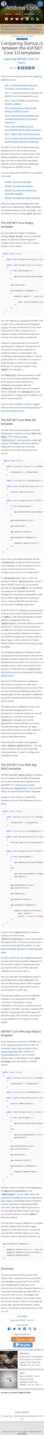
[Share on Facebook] (19, 67)
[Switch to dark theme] (38, 13)
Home (8, 14)
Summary (7, 1268)
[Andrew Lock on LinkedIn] (27, 19)
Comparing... (7, 1416)
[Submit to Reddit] (29, 67)
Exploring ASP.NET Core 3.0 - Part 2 (22, 61)
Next (22, 1373)
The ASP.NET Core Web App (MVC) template (19, 766)
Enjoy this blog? (22, 1334)
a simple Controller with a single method (21, 440)
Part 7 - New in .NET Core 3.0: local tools (22, 134)
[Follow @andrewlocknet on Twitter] (11, 19)
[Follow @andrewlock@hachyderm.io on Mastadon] (22, 19)
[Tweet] (22, 67)
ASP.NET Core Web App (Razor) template (22, 198)
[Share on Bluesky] (26, 67)
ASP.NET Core (22, 39)
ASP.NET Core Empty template (18, 182)
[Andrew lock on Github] (32, 19)
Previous (24, 1353)
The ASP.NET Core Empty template (17, 224)
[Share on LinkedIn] (33, 67)
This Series (22, 1316)
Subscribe (29, 14)
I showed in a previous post (30, 610)
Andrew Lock (22, 7)
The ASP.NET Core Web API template (18, 422)
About (18, 14)
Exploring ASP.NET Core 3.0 (22, 1320)
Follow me (22, 1325)
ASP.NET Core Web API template (19, 186)
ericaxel (20, 1416)
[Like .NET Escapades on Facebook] (6, 19)
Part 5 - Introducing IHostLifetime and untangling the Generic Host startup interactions (21, 119)
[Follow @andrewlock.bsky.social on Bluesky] (16, 19)
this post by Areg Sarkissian (27, 407)
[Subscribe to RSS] (37, 19)
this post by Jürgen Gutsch (12, 410)
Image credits (22, 1412)
